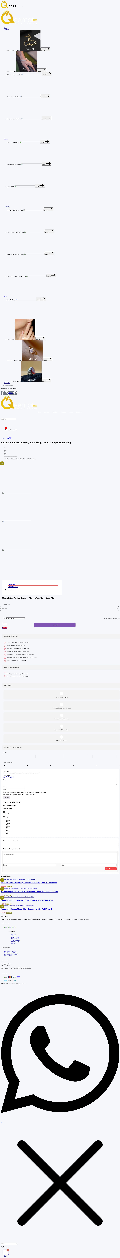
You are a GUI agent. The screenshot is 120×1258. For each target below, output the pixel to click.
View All (43, 50)
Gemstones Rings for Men (10, 456)
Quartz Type (6, 604)
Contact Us (7, 383)
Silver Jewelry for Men (10, 951)
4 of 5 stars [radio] (11, 777)
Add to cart (55, 625)
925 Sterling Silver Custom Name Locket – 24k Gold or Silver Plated (29, 891)
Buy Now (4, 628)
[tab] (33, 584)
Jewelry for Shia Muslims (10, 954)
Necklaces (6, 206)
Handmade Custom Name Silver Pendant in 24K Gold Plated (26, 909)
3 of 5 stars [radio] (9, 777)
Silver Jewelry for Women (10, 952)
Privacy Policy (15, 937)
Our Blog (13, 934)
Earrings (6, 139)
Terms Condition (15, 940)
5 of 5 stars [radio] (13, 777)
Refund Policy (15, 938)
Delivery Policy (15, 941)
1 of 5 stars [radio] (4, 777)
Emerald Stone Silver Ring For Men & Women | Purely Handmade (29, 883)
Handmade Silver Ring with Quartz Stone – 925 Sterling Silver (27, 900)
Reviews (11, 584)
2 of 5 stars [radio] (6, 777)
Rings (5, 296)
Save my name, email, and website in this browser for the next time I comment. (25, 792)
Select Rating (6, 775)
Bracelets (6, 29)
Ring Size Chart (8, 955)
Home (5, 28)
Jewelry (6, 450)
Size (4, 618)
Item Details (13, 587)
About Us (13, 935)
